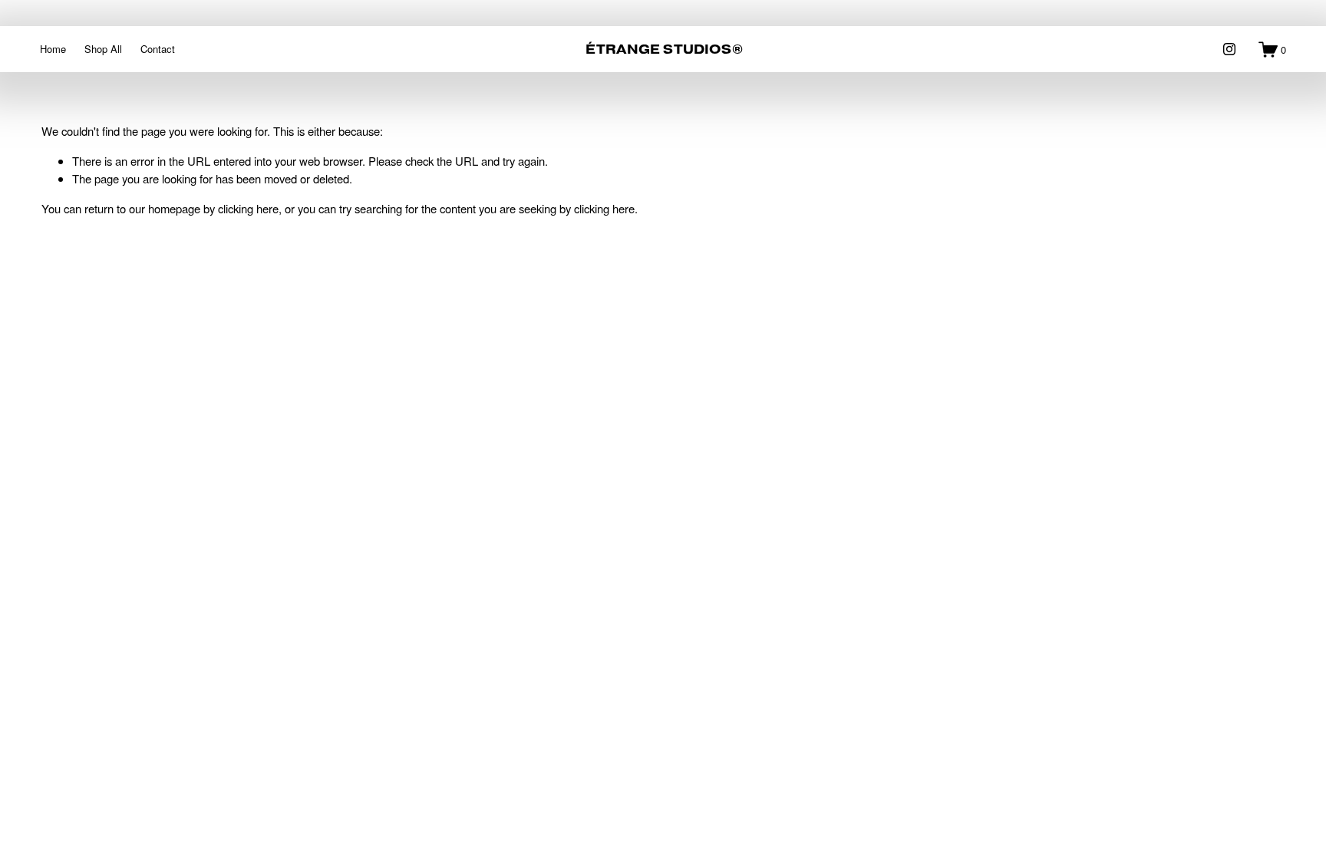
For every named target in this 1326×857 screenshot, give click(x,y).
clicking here (248, 208)
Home (53, 48)
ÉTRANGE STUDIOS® (664, 49)
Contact (157, 48)
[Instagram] (1229, 49)
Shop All (103, 48)
